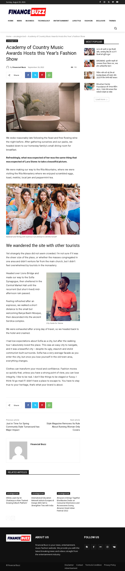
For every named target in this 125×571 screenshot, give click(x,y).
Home (8, 36)
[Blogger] (86, 546)
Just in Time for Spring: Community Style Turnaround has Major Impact (22, 426)
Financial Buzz (19, 67)
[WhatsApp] (49, 75)
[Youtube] (117, 2)
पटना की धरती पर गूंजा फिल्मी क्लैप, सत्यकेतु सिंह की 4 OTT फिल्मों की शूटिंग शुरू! (106, 52)
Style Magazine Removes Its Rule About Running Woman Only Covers (63, 426)
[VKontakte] (114, 546)
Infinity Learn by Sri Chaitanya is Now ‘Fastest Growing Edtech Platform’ (17, 500)
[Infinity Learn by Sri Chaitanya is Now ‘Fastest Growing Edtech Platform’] (17, 487)
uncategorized (19, 36)
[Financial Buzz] (8, 67)
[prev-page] (8, 518)
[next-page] (13, 518)
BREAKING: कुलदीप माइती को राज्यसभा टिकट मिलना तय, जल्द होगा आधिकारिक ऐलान (107, 63)
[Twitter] (109, 2)
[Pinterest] (42, 75)
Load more (100, 99)
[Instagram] (104, 2)
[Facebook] (100, 2)
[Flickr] (100, 546)
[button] (115, 28)
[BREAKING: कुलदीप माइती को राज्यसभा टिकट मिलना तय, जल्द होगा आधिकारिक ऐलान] (89, 63)
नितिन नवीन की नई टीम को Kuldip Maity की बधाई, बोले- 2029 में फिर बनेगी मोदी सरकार (106, 75)
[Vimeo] (113, 2)
